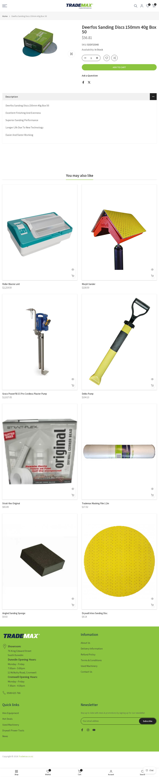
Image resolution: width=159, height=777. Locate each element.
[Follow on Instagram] (88, 730)
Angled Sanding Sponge (13, 613)
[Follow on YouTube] (94, 730)
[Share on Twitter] (89, 82)
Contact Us (86, 671)
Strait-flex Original (11, 503)
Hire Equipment (10, 713)
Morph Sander (88, 284)
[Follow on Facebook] (82, 730)
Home (4, 16)
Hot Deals (7, 718)
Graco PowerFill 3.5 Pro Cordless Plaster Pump (24, 393)
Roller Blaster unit (11, 284)
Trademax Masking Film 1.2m (95, 503)
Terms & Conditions (91, 660)
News (5, 736)
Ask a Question (90, 75)
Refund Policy (88, 654)
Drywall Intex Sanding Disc (94, 613)
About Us (85, 642)
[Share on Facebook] (83, 82)
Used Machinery (89, 666)
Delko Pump (87, 393)
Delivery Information (92, 648)
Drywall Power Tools (13, 730)
